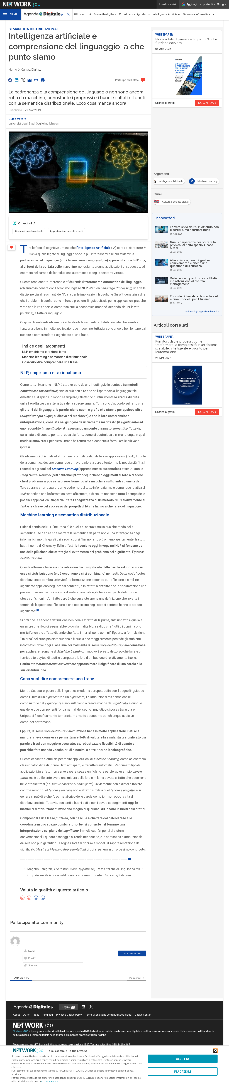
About (16, 1014)
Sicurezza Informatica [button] (196, 14)
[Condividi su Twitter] (23, 80)
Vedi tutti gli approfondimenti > (202, 311)
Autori (26, 1014)
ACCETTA (182, 1058)
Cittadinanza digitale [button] (132, 14)
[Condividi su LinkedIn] (16, 80)
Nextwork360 (20, 1031)
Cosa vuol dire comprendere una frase (50, 362)
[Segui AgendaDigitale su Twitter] (91, 1007)
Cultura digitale (31, 69)
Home (13, 69)
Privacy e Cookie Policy (69, 1014)
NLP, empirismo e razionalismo (44, 352)
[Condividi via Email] (29, 80)
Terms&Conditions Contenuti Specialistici (108, 1014)
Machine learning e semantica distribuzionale (54, 357)
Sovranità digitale (105, 14)
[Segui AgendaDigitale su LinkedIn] (83, 1007)
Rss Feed (48, 1014)
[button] (10, 14)
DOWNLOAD (207, 103)
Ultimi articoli (82, 14)
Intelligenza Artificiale (166, 14)
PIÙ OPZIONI (182, 1071)
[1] (37, 610)
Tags (36, 1014)
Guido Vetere (17, 119)
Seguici (66, 1007)
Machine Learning (65, 469)
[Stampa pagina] (42, 80)
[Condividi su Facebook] (10, 80)
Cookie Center (143, 1014)
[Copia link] (36, 80)
